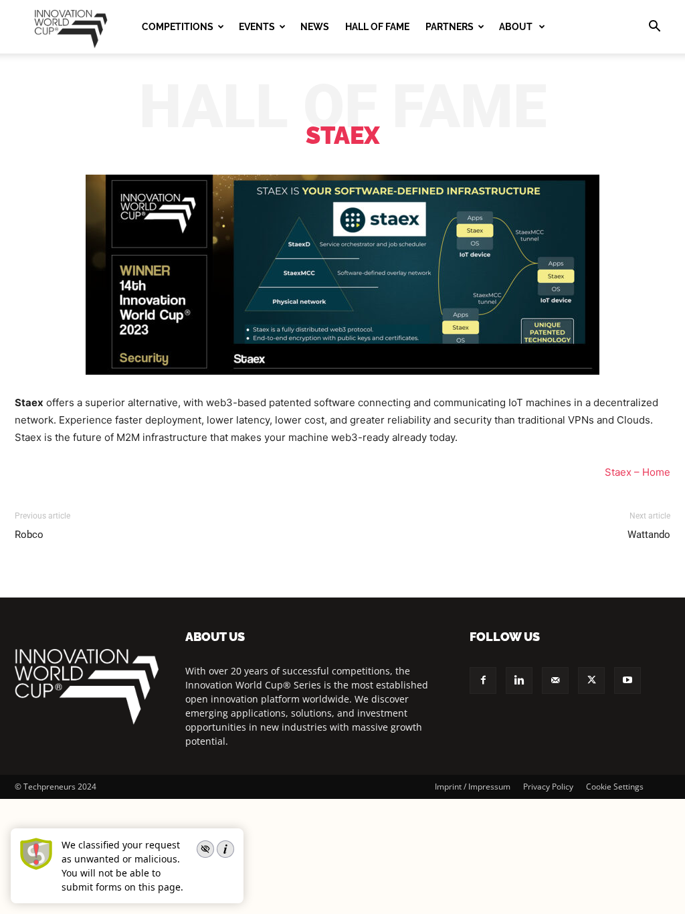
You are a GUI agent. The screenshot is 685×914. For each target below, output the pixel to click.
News (314, 26)
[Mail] (555, 680)
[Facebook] (483, 680)
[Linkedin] (519, 680)
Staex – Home (637, 472)
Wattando (648, 535)
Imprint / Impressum (472, 786)
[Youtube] (627, 680)
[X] (591, 680)
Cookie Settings (615, 786)
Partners (449, 26)
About (516, 26)
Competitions (177, 26)
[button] (654, 27)
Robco (29, 535)
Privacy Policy (548, 786)
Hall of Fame (377, 26)
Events (257, 26)
